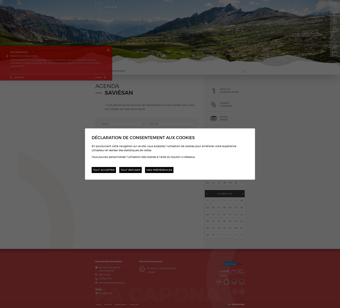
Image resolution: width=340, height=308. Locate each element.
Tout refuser (130, 170)
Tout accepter (104, 170)
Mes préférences (159, 170)
